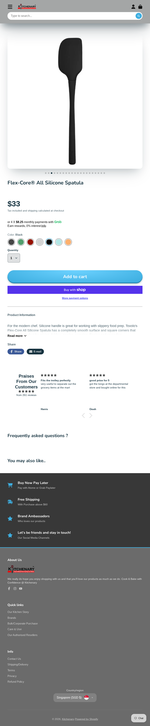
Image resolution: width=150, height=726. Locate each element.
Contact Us (14, 658)
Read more (15, 335)
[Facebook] (9, 588)
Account (133, 7)
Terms (11, 670)
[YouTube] (20, 588)
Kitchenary (68, 719)
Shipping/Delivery (18, 664)
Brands (12, 617)
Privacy (12, 676)
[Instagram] (15, 588)
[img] (26, 391)
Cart (140, 7)
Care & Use (15, 629)
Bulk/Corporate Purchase (23, 623)
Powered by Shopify (86, 719)
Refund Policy (16, 681)
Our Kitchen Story (18, 611)
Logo (27, 7)
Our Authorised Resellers (23, 635)
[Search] (139, 16)
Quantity (13, 250)
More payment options (75, 298)
